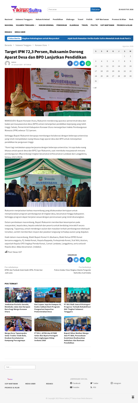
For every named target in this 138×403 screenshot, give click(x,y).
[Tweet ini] (76, 63)
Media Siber (30, 384)
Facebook (76, 383)
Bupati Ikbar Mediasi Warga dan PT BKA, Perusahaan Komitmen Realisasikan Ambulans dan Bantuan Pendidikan (76, 338)
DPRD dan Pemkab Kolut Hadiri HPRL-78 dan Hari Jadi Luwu (24, 270)
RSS (94, 387)
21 (119, 71)
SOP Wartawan (11, 384)
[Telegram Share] (82, 63)
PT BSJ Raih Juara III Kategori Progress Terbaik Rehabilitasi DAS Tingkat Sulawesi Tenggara (77, 308)
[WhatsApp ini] (88, 63)
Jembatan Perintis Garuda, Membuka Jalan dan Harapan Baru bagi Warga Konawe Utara (17, 308)
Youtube (76, 387)
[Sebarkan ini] (70, 63)
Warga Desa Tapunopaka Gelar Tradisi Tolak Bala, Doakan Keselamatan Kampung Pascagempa (16, 337)
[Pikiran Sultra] (26, 9)
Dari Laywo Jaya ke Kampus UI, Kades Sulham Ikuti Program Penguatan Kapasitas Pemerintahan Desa (47, 308)
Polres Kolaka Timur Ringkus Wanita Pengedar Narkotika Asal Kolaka (72, 270)
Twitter (95, 383)
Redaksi (49, 384)
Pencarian (96, 9)
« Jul (94, 87)
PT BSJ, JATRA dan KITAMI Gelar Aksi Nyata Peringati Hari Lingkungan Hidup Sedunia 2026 (46, 337)
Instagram (117, 383)
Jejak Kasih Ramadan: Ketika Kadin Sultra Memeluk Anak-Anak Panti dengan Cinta (91, 38)
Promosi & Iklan (12, 387)
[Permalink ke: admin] (7, 63)
